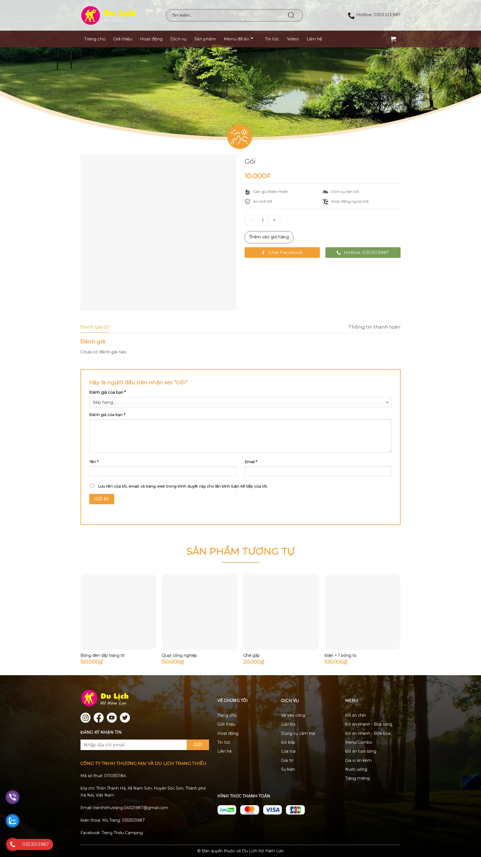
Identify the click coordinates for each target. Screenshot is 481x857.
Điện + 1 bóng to (341, 655)
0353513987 (133, 820)
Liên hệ (314, 38)
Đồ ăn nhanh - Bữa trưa (368, 733)
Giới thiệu (122, 38)
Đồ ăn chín (355, 715)
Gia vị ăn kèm (358, 760)
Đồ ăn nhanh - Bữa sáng (368, 724)
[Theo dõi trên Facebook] (99, 717)
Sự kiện (288, 769)
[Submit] (292, 15)
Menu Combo (358, 742)
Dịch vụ (178, 38)
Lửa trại (288, 751)
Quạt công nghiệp (179, 655)
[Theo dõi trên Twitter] (125, 717)
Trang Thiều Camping (122, 832)
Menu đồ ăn (236, 38)
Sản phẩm (205, 38)
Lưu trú (288, 724)
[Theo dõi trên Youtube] (112, 717)
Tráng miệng (357, 778)
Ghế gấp (251, 655)
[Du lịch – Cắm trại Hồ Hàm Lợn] (117, 15)
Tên (94, 461)
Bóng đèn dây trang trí (102, 655)
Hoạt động (151, 38)
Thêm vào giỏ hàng (269, 236)
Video (293, 38)
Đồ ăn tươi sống (360, 751)
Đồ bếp (288, 742)
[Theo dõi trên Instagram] (85, 717)
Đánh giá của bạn (107, 392)
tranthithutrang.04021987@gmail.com (130, 807)
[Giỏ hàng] (394, 39)
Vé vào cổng (293, 715)
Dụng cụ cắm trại (298, 733)
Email (251, 461)
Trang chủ (94, 38)
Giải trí (287, 760)
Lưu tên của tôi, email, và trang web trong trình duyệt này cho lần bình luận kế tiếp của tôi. (183, 486)
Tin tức (272, 38)
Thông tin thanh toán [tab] (375, 327)
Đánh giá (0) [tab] (95, 327)
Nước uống (356, 769)
